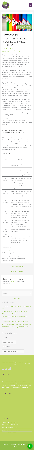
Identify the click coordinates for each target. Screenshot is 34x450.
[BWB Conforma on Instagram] (9, 368)
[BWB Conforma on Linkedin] (6, 368)
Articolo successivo (17, 271)
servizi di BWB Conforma (11, 251)
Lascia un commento (8, 48)
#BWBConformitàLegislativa (10, 50)
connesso (13, 281)
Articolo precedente (17, 267)
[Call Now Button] (29, 446)
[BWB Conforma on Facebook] (3, 368)
